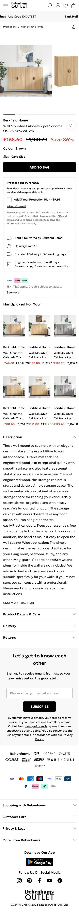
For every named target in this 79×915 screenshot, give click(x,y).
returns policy (60, 266)
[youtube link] (49, 880)
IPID (59, 216)
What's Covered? (16, 206)
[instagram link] (19, 880)
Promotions (10, 26)
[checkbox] (39, 199)
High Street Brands (32, 26)
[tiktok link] (59, 880)
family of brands (36, 726)
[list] (39, 73)
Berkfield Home (15, 120)
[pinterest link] (29, 880)
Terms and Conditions (19, 219)
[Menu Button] (5, 5)
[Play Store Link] (39, 862)
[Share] (73, 26)
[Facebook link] (39, 880)
